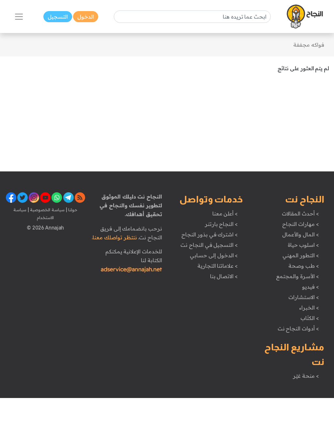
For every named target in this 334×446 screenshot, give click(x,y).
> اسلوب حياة (303, 245)
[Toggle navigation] (19, 16)
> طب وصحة (303, 266)
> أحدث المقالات (300, 213)
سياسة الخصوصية (47, 209)
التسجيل (58, 16)
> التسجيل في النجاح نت (209, 245)
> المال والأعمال (300, 234)
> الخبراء (309, 307)
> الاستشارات (303, 297)
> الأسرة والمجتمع (297, 276)
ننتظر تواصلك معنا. (114, 237)
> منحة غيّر (306, 376)
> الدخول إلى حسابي (214, 255)
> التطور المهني (300, 255)
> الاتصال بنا (224, 276)
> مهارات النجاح (300, 224)
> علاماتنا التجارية (217, 266)
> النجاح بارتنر (221, 224)
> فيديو (310, 286)
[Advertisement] (167, 125)
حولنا (72, 209)
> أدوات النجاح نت (298, 328)
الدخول (85, 16)
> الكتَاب (309, 318)
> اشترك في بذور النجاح (209, 234)
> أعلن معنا (225, 213)
